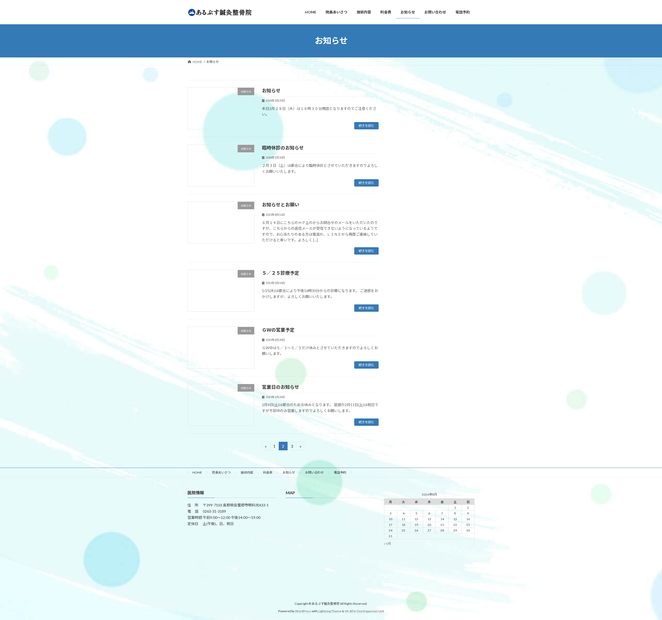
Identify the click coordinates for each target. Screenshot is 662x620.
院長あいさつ (221, 472)
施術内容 (247, 472)
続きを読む (366, 126)
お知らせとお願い (280, 204)
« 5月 (387, 544)
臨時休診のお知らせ (283, 148)
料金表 (268, 472)
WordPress (303, 611)
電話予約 (340, 472)
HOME (197, 472)
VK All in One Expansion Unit (364, 611)
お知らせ (271, 90)
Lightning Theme (329, 611)
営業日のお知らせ (280, 387)
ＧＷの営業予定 (278, 330)
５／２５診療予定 (280, 273)
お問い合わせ (314, 472)
